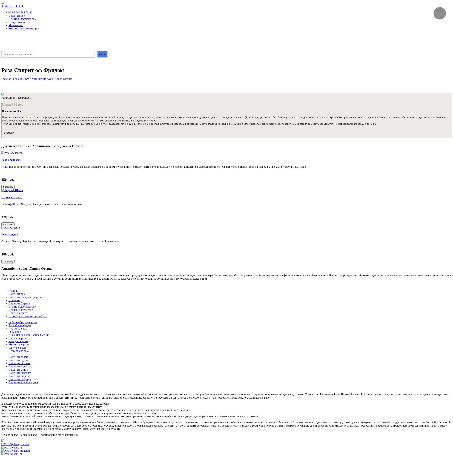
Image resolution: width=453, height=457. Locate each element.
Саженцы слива (18, 369)
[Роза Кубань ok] (11, 453)
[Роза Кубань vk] (11, 447)
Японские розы (17, 338)
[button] (7, 228)
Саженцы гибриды (19, 379)
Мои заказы (15, 25)
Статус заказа (16, 22)
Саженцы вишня (18, 375)
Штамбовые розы (19, 350)
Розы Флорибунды (19, 325)
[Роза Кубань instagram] (15, 450)
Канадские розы (18, 341)
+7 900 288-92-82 (21, 12)
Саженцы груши (18, 360)
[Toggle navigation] (2, 3)
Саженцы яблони (18, 356)
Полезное (14, 300)
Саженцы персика (19, 363)
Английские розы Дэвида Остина (51, 78)
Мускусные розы (18, 344)
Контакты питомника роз (23, 28)
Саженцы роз (16, 15)
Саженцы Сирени (19, 303)
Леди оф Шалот (11, 197)
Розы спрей (15, 331)
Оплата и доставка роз (22, 18)
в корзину (9, 133)
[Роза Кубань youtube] (15, 444)
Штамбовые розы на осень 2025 (27, 316)
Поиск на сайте (17, 312)
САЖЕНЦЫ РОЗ (12, 6)
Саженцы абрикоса (19, 366)
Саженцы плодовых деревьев (26, 297)
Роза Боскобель (11, 159)
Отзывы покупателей (21, 309)
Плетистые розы (18, 328)
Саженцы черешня (19, 372)
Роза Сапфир (9, 234)
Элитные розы (17, 347)
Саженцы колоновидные (23, 382)
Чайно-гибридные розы (22, 322)
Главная (6, 78)
